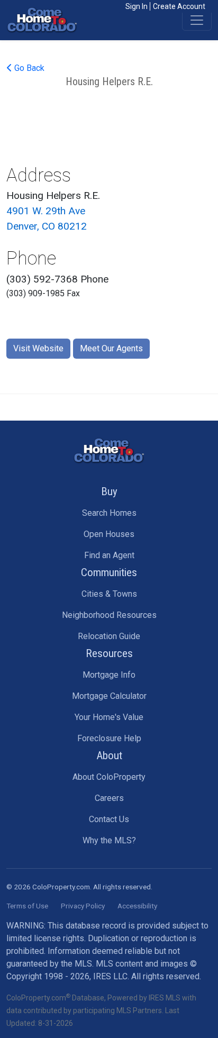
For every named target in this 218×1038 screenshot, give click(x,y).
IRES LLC (110, 976)
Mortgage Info (109, 675)
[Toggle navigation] (197, 20)
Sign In (136, 6)
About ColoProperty (109, 777)
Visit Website (38, 348)
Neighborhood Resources (109, 615)
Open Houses (109, 534)
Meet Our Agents (111, 348)
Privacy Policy (83, 906)
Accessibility (137, 906)
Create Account (179, 6)
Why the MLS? (109, 840)
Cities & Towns (109, 594)
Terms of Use (27, 906)
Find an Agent (109, 555)
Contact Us (109, 819)
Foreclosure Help (109, 738)
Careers (109, 798)
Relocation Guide (109, 636)
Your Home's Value (109, 717)
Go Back (28, 68)
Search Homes (109, 513)
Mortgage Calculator (109, 696)
